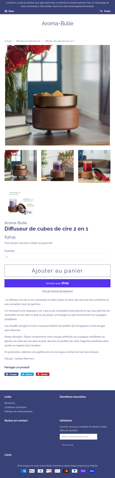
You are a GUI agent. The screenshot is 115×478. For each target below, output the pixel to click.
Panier (107, 11)
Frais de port (11, 243)
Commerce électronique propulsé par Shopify (75, 465)
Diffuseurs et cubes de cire (28, 41)
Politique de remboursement (18, 411)
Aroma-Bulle (57, 23)
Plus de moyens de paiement (57, 291)
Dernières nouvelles (73, 396)
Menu (11, 11)
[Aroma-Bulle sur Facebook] (6, 427)
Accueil (7, 41)
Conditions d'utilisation (15, 407)
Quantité (9, 250)
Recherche (9, 403)
